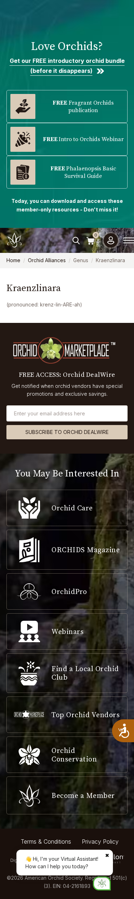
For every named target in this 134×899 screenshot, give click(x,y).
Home (13, 260)
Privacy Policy (100, 841)
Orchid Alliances (47, 260)
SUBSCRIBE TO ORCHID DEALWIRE (67, 432)
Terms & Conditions (46, 841)
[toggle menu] (128, 240)
